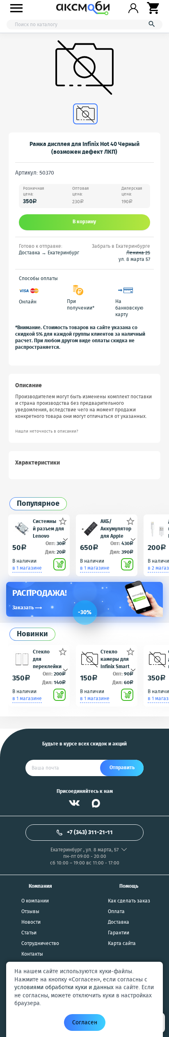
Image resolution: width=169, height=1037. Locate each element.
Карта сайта (122, 943)
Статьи (29, 933)
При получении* (80, 305)
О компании (35, 901)
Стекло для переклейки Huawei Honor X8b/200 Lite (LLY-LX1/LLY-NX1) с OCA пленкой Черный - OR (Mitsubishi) (49, 659)
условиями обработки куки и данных (64, 987)
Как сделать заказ (129, 901)
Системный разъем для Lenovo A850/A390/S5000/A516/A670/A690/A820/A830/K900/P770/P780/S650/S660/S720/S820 (49, 528)
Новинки (32, 634)
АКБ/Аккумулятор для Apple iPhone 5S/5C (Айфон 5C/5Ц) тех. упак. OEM (115, 528)
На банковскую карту (129, 308)
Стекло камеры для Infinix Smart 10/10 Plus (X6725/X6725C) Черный (115, 659)
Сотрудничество (40, 943)
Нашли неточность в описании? (46, 432)
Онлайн (28, 302)
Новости (31, 922)
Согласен (84, 1022)
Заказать (27, 608)
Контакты (32, 954)
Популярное (38, 504)
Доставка (118, 922)
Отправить (122, 768)
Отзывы (30, 912)
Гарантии (118, 933)
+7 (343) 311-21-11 (90, 832)
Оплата (116, 912)
